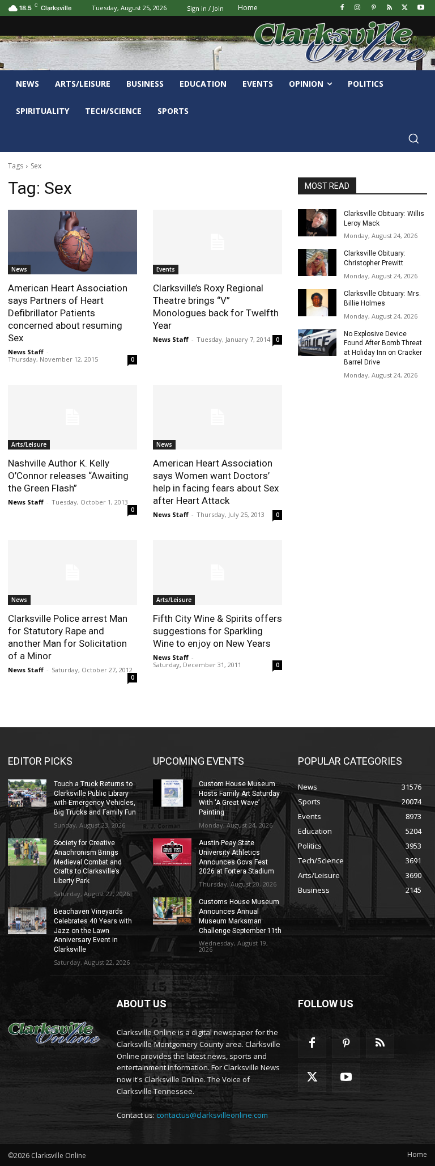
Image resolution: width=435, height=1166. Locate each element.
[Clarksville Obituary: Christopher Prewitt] (317, 262)
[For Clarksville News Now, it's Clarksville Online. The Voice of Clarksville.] (54, 1033)
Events (165, 269)
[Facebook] (341, 8)
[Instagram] (357, 8)
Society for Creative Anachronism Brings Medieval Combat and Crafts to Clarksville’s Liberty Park (88, 862)
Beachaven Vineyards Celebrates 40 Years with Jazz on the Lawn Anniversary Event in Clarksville (93, 930)
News (19, 269)
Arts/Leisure (28, 444)
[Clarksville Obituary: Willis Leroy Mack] (317, 222)
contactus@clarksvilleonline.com (212, 1115)
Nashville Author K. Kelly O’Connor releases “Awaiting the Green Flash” (68, 475)
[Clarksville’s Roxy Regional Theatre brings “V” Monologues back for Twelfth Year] (217, 242)
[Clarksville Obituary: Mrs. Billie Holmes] (317, 302)
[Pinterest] (373, 8)
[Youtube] (420, 8)
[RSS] (389, 8)
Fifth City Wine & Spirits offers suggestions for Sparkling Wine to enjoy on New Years (217, 631)
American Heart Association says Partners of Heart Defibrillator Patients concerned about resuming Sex (67, 313)
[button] (413, 138)
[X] (404, 8)
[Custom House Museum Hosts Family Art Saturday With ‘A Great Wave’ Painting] (172, 793)
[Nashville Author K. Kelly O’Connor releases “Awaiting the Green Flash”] (72, 417)
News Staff (26, 351)
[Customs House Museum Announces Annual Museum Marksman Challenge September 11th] (172, 911)
